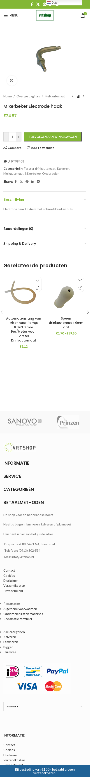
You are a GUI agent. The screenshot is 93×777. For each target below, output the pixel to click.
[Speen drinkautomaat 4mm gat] (66, 294)
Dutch (55, 2)
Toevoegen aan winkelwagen (53, 137)
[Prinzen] (68, 422)
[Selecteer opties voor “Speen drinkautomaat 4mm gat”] (80, 288)
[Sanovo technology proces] (24, 422)
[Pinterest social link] (44, 4)
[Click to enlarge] (12, 81)
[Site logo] (45, 15)
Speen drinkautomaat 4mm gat (66, 323)
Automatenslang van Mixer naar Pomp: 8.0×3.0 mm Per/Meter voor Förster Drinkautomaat (23, 329)
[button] (38, 288)
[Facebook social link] (32, 4)
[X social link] (38, 4)
